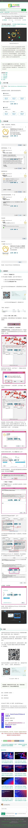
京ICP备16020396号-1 (14, 822)
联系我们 (17, 819)
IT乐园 (24, 821)
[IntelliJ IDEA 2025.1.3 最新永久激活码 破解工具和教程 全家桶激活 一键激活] (7, 793)
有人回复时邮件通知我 (21, 813)
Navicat (5, 740)
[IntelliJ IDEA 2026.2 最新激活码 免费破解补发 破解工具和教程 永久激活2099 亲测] (7, 755)
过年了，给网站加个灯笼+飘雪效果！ (20, 745)
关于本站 (13, 819)
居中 (7, 815)
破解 (13, 740)
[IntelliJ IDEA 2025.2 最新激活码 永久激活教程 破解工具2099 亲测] (7, 780)
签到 (14, 815)
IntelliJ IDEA (6, 12)
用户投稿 (8, 819)
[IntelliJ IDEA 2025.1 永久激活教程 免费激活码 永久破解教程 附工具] (20, 793)
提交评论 (3, 814)
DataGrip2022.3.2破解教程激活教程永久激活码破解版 (7, 745)
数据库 (9, 740)
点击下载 (8, 726)
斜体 (10, 815)
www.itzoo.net (14, 821)
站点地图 (22, 819)
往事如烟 (5, 20)
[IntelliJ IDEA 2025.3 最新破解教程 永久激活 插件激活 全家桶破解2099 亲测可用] (7, 768)
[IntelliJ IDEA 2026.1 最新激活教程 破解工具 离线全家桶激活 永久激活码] (20, 755)
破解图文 (17, 740)
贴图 (10, 813)
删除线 (3, 815)
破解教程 (22, 740)
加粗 (14, 813)
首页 (5, 819)
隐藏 (6, 72)
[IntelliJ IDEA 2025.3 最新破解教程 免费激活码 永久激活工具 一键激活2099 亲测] (20, 768)
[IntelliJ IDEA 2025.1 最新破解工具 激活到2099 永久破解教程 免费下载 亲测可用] (20, 780)
